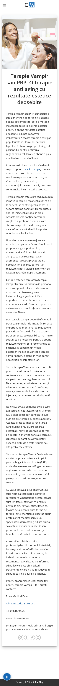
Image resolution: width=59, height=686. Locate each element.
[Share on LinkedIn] (38, 637)
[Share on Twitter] (32, 637)
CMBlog (39, 681)
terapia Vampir (31, 169)
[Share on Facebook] (26, 637)
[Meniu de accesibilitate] (7, 677)
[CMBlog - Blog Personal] (29, 5)
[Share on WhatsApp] (21, 637)
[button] (4, 5)
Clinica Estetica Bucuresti (20, 603)
